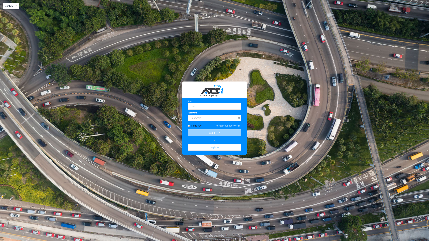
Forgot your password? (228, 125)
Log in (212, 133)
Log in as (214, 147)
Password (192, 113)
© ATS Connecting (214, 236)
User (190, 101)
